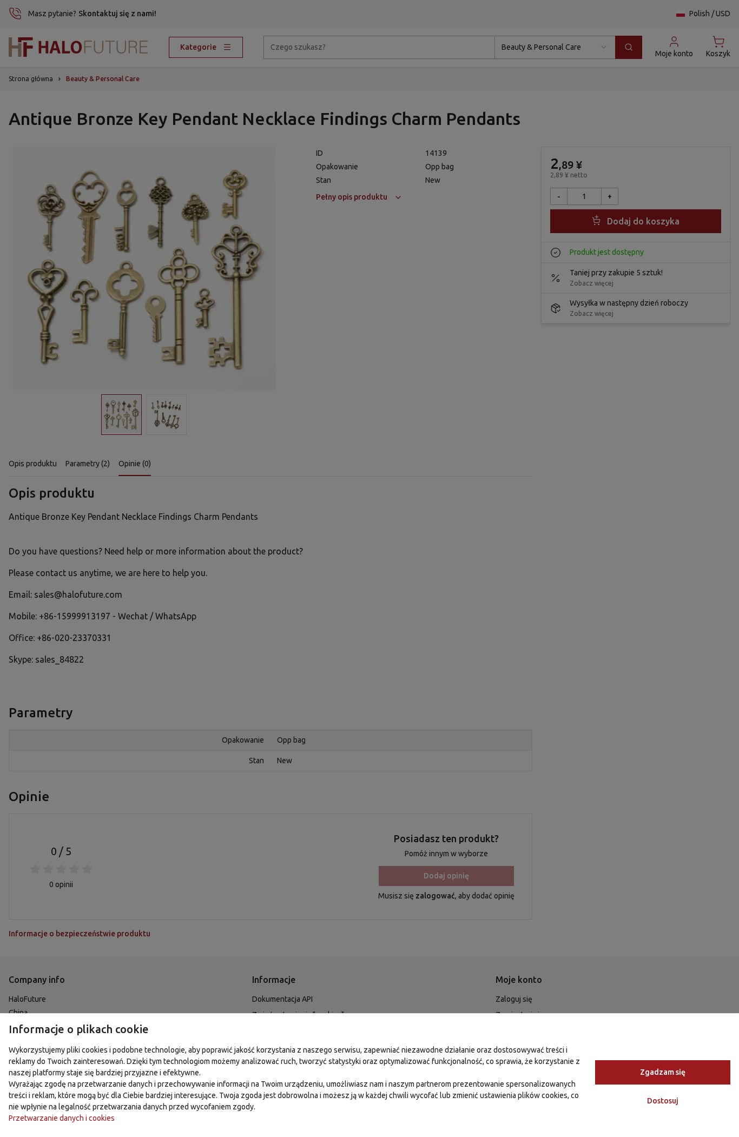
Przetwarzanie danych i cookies (62, 1118)
